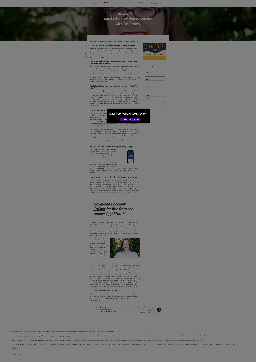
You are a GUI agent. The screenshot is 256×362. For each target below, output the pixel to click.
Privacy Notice (142, 114)
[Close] (148, 110)
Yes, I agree (124, 119)
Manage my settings (134, 119)
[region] (128, 116)
